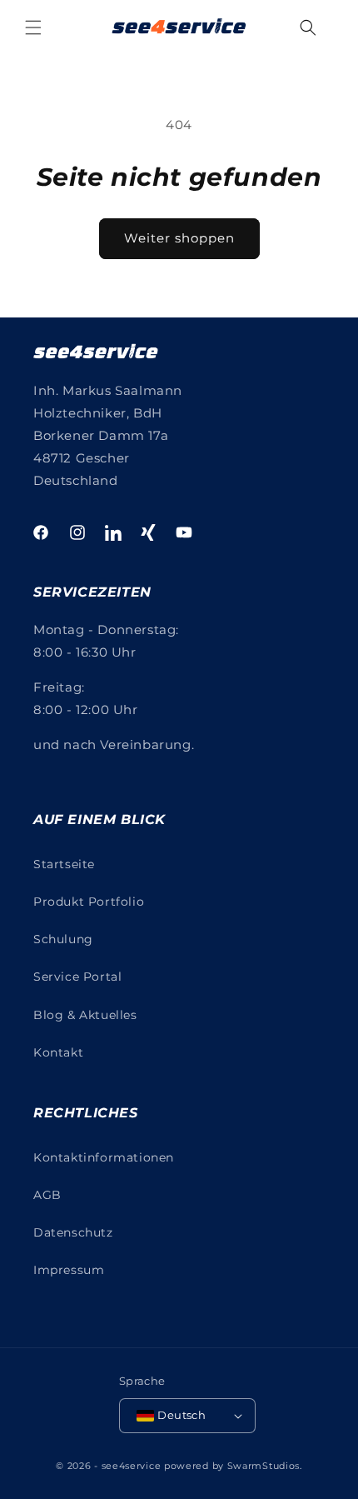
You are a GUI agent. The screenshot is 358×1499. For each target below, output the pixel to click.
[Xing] (148, 532)
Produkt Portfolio (88, 901)
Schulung (63, 939)
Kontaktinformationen (103, 1157)
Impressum (68, 1269)
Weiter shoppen (179, 238)
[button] (33, 27)
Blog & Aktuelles (85, 1014)
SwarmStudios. (264, 1466)
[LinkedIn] (113, 532)
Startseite (64, 864)
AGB (47, 1194)
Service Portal (77, 976)
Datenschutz (73, 1232)
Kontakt (58, 1052)
